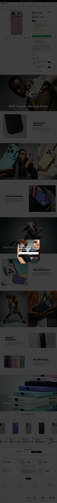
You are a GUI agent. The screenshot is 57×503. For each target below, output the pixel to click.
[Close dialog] (38, 240)
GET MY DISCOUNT (28, 255)
